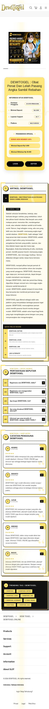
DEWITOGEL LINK (28, 595)
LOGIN (15, 164)
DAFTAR (34, 164)
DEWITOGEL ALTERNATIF (14, 600)
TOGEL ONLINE (30, 600)
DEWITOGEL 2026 (25, 605)
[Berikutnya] (46, 48)
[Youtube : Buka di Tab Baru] (32, 697)
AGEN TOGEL (10, 605)
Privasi (16, 704)
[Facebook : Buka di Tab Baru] (16, 697)
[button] (36, 7)
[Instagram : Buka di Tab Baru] (27, 697)
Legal (23, 704)
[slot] (7, 8)
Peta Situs (31, 704)
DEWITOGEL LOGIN (12, 595)
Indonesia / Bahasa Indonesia (13, 685)
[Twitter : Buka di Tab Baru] (21, 697)
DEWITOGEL (10, 591)
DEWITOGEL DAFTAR (25, 591)
